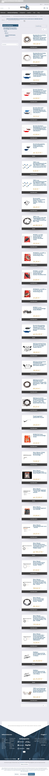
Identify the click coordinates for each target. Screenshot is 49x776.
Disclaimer (12, 744)
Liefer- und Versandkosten (5, 739)
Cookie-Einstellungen (12, 747)
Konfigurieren (31, 774)
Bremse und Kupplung (8, 25)
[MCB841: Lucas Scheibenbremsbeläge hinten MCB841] (27, 312)
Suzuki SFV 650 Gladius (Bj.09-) (10, 35)
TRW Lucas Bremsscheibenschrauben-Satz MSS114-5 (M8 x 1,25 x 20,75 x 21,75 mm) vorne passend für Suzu (39, 183)
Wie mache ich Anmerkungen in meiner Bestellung (41, 742)
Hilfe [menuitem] (41, 4)
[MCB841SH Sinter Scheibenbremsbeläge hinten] (27, 439)
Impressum (12, 741)
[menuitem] (5, 8)
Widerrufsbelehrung (5, 742)
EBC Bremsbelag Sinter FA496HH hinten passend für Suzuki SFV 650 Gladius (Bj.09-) (39, 363)
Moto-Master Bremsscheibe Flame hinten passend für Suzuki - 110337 (39, 563)
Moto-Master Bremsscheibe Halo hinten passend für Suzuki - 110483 (38, 599)
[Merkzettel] (44, 8)
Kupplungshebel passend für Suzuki (38, 417)
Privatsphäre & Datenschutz (12, 739)
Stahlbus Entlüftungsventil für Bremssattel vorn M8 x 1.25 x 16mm (39, 672)
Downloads (12, 745)
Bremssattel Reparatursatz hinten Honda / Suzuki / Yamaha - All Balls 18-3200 (39, 201)
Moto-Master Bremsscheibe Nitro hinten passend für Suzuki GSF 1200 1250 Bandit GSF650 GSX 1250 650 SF (39, 636)
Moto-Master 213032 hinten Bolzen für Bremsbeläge (39, 454)
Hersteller (4, 44)
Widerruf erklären (24, 764)
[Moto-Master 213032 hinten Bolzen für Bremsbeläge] (27, 457)
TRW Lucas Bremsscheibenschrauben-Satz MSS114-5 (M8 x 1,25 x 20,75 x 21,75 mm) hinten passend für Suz (39, 165)
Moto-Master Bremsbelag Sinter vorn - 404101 (39, 526)
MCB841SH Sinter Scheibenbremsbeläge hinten (39, 435)
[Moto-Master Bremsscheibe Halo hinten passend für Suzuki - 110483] (27, 602)
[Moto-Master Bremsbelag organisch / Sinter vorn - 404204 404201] (27, 493)
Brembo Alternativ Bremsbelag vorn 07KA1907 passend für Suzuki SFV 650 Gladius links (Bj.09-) (39, 110)
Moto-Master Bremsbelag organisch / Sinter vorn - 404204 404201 (39, 490)
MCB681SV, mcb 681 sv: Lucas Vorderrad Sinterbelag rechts (39, 254)
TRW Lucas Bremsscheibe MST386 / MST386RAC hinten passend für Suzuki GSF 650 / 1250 (39, 219)
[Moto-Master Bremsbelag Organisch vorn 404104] (27, 511)
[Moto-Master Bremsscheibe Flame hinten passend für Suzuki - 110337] (27, 566)
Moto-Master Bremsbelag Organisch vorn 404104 (39, 508)
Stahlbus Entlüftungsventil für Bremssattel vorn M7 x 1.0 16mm (39, 653)
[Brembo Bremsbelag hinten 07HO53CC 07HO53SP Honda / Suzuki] (27, 148)
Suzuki (5, 30)
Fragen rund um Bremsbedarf (41, 739)
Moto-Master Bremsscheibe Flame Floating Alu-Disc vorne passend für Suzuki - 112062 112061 (39, 546)
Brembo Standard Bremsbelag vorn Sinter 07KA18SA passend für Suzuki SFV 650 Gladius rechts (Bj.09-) (39, 92)
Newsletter (4, 746)
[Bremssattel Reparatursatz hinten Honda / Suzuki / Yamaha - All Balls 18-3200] (27, 203)
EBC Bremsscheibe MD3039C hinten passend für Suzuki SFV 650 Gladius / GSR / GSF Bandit (39, 382)
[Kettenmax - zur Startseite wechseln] (24, 7)
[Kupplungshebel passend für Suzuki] (27, 421)
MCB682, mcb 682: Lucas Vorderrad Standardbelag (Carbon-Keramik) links (39, 272)
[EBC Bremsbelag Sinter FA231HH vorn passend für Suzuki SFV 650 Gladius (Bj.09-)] (27, 348)
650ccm (6, 33)
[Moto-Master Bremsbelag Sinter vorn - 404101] (27, 529)
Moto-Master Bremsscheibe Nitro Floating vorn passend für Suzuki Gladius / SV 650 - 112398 (39, 618)
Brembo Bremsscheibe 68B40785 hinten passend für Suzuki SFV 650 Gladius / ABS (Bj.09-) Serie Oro (39, 56)
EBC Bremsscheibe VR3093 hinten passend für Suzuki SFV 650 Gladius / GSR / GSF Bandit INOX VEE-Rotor (39, 400)
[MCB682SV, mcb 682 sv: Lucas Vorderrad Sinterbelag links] (27, 294)
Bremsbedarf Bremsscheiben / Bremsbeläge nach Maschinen (10, 28)
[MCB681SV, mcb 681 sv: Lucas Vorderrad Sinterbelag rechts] (27, 257)
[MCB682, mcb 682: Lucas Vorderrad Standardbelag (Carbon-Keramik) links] (27, 275)
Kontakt (3, 745)
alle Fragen (43, 744)
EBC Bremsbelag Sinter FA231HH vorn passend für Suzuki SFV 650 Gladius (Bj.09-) (39, 345)
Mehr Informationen (24, 771)
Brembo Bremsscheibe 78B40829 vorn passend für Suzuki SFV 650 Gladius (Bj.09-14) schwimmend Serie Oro (39, 37)
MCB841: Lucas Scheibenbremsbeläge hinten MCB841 (39, 308)
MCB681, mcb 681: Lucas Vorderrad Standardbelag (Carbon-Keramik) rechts (38, 237)
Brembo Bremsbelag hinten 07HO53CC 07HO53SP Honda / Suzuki (39, 145)
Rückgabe (4, 741)
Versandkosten (22, 762)
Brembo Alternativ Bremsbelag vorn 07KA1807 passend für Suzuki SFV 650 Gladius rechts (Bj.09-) (39, 74)
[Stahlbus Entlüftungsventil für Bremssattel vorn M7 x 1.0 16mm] (27, 656)
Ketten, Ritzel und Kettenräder (41, 738)
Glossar (3, 744)
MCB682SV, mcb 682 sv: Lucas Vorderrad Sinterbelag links (39, 290)
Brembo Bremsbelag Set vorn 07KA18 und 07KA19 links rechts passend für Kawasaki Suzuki (39, 328)
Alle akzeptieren (23, 774)
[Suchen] (9, 8)
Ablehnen (17, 774)
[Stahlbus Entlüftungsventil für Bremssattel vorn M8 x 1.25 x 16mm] (27, 675)
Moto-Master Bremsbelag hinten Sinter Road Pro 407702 (39, 472)
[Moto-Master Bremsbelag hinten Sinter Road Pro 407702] (27, 475)
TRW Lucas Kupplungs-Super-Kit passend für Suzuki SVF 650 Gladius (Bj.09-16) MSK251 (39, 690)
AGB (10, 742)
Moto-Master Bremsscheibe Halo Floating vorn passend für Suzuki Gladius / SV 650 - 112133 (39, 582)
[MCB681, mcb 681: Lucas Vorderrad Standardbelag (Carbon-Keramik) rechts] (27, 239)
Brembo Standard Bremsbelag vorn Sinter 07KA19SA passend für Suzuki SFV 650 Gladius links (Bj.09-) (39, 128)
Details (33, 156)
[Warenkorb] (47, 8)
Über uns (3, 748)
